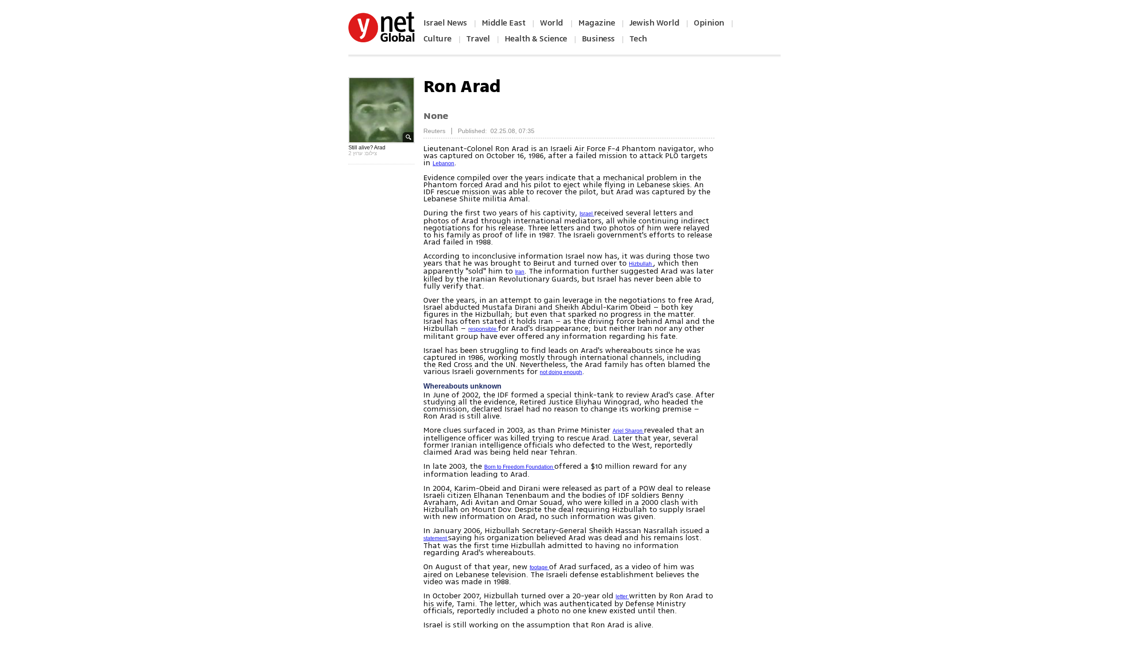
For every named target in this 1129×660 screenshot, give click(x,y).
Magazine (596, 23)
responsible (483, 329)
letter (622, 596)
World (552, 23)
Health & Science (536, 39)
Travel (478, 39)
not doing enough (561, 372)
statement (435, 538)
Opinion (709, 23)
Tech (638, 39)
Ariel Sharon (628, 431)
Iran (519, 272)
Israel (586, 214)
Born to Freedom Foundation (519, 467)
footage (539, 567)
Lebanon (443, 163)
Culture (437, 39)
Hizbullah (641, 264)
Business (598, 39)
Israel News (445, 23)
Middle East (504, 23)
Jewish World (654, 23)
